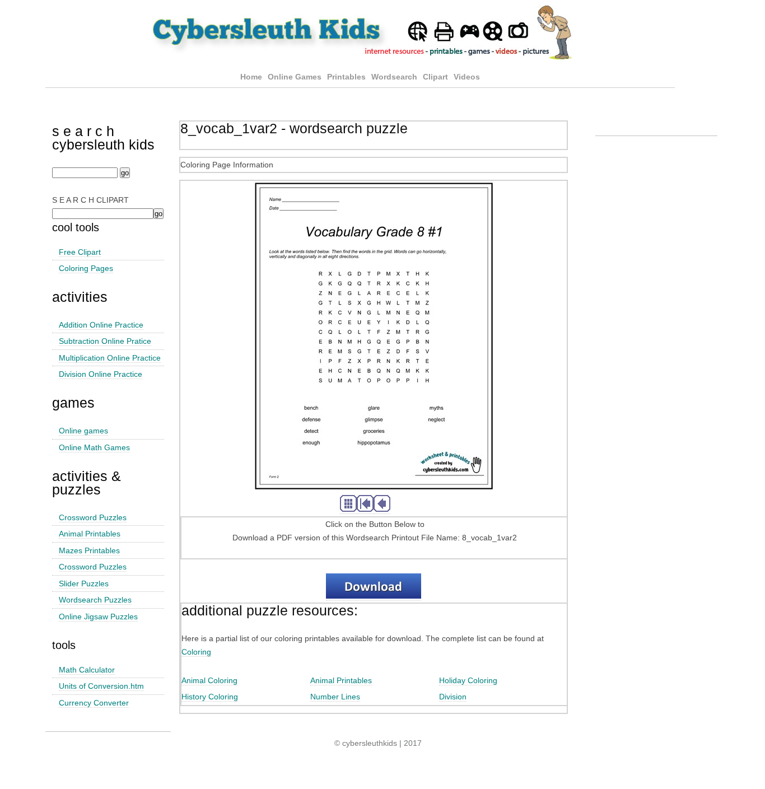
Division (453, 696)
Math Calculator (87, 669)
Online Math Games (94, 447)
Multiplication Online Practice (110, 357)
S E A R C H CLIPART (90, 199)
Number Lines (335, 696)
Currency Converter (94, 702)
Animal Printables (89, 533)
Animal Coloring (209, 680)
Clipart (435, 76)
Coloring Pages (86, 268)
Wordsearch (394, 76)
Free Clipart (80, 252)
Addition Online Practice (101, 324)
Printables (347, 76)
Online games (83, 430)
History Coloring (209, 696)
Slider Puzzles (84, 583)
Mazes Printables (89, 550)
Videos (467, 76)
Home (251, 76)
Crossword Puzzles (93, 517)
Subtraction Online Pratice (105, 341)
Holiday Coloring (468, 680)
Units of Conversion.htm (101, 685)
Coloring (196, 651)
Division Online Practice (100, 374)
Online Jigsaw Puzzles (98, 616)
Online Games (294, 76)
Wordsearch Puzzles (95, 599)
